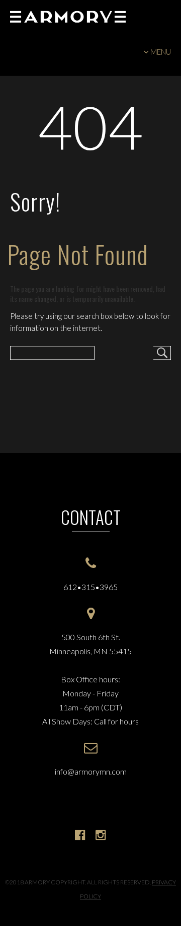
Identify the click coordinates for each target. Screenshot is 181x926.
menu (160, 51)
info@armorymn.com (91, 771)
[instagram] (101, 834)
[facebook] (80, 834)
